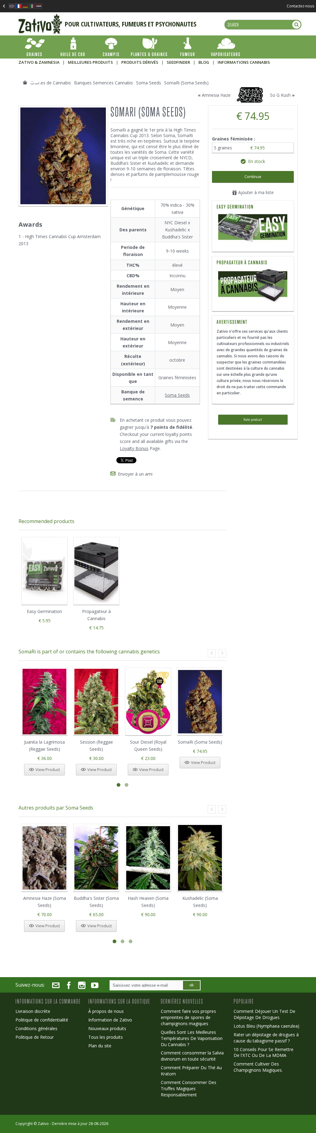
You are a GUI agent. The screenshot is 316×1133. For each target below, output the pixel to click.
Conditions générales (36, 1028)
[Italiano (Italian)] (32, 4)
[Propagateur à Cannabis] (252, 271)
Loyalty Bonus (134, 448)
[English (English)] (11, 4)
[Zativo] (40, 17)
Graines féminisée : (234, 139)
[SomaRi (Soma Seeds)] (200, 701)
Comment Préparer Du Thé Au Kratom (191, 1071)
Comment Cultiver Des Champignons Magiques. (258, 1067)
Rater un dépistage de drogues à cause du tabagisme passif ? (266, 1038)
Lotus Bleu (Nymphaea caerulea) (266, 1026)
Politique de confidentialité (41, 1020)
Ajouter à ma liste (255, 192)
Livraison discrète (32, 1011)
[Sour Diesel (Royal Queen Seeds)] (148, 701)
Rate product (252, 419)
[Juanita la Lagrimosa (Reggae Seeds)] (44, 701)
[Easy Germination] (253, 228)
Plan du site (99, 1046)
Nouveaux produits (107, 1028)
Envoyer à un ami (135, 474)
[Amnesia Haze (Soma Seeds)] (44, 858)
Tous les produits (105, 1037)
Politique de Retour (34, 1037)
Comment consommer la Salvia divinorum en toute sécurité (192, 1056)
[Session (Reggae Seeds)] (96, 701)
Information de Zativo (110, 1020)
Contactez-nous (300, 6)
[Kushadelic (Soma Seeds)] (200, 858)
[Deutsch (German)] (25, 4)
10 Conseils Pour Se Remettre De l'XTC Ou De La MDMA (263, 1052)
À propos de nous (106, 1011)
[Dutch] (38, 4)
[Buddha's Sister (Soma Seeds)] (96, 858)
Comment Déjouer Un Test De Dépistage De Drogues (264, 1014)
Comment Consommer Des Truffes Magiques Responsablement (188, 1088)
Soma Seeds (177, 395)
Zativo (43, 1123)
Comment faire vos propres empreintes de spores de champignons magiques (188, 1017)
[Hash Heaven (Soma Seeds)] (148, 858)
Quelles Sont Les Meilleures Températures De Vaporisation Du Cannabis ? (191, 1038)
